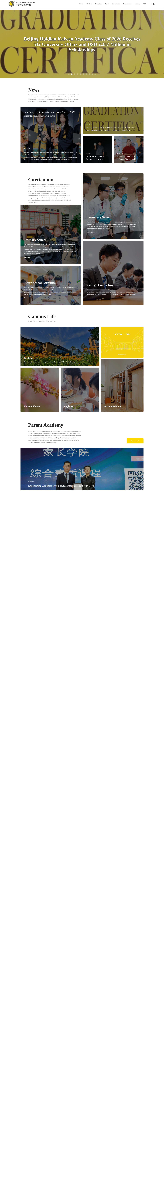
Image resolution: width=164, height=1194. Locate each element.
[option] (82, 44)
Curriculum (98, 4)
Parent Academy (127, 4)
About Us (89, 4)
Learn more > (135, 441)
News (106, 4)
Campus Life (115, 4)
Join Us (138, 4)
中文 (144, 4)
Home (81, 4)
